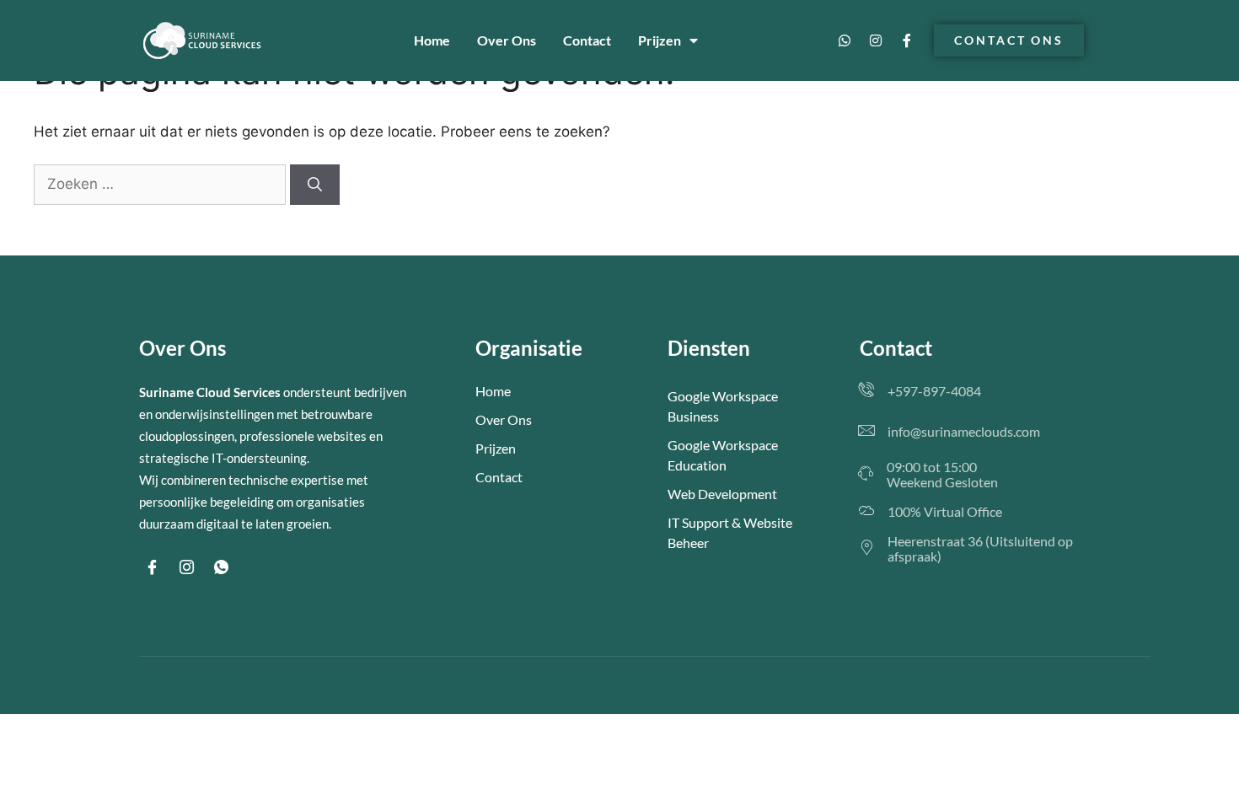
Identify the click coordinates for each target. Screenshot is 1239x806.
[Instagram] (875, 40)
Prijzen (659, 40)
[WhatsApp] (220, 567)
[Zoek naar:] (162, 183)
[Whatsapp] (844, 40)
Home (432, 40)
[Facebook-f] (906, 40)
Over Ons (506, 40)
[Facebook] (151, 567)
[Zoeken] (315, 184)
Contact (587, 40)
